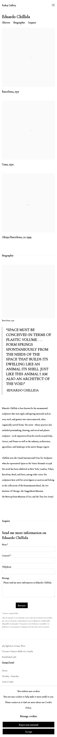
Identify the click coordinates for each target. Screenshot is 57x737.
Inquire (32, 22)
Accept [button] (28, 731)
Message (5, 578)
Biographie (19, 22)
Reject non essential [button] (28, 724)
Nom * (5, 544)
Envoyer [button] (22, 605)
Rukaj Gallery (9, 5)
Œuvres (6, 22)
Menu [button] (53, 5)
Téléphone (6, 567)
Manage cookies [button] (28, 716)
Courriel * (6, 555)
